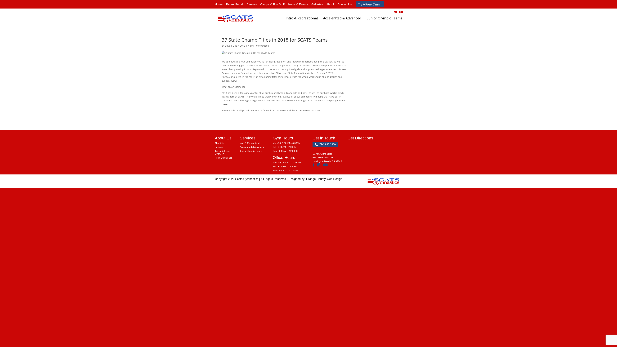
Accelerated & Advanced (342, 18)
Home (219, 4)
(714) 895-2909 (327, 144)
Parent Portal (234, 4)
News (251, 45)
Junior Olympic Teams (384, 18)
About (330, 4)
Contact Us (344, 4)
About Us (219, 143)
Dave (227, 45)
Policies (219, 147)
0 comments (262, 45)
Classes (251, 4)
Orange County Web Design (324, 179)
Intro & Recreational (302, 18)
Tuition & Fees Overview (222, 152)
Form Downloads (223, 157)
